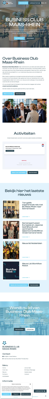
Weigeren (16, 394)
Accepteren (6, 394)
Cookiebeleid (16, 396)
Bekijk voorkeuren (26, 394)
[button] (30, 384)
